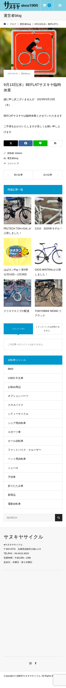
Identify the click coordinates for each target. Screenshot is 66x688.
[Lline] (40, 143)
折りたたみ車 (15, 485)
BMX (10, 368)
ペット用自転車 (17, 458)
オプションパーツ (18, 395)
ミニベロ (13, 467)
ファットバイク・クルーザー (24, 449)
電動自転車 (14, 503)
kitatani (18, 153)
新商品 (12, 494)
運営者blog (25, 74)
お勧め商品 (14, 386)
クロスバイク (15, 404)
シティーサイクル (18, 413)
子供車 (12, 476)
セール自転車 (15, 440)
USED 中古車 (15, 378)
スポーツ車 (14, 431)
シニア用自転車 (17, 423)
